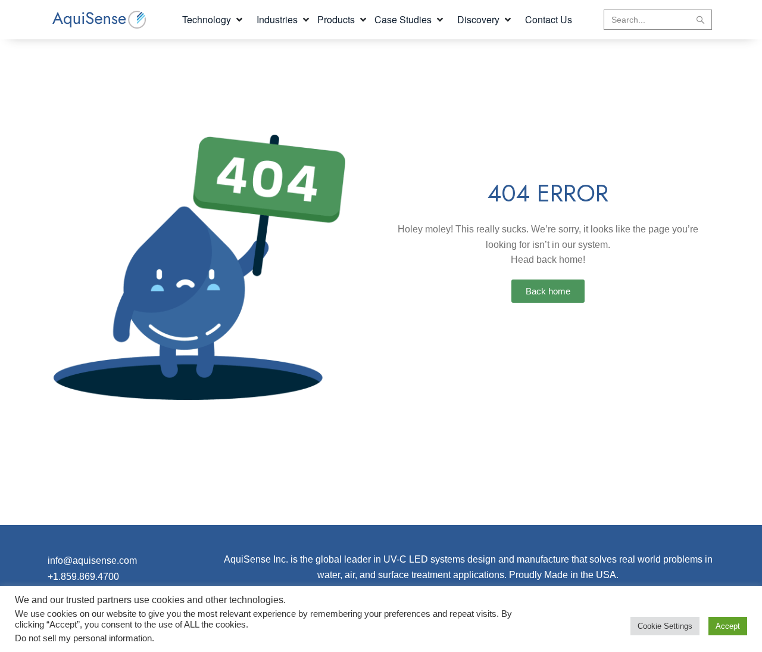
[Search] (700, 19)
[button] (213, 20)
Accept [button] (728, 626)
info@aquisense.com (92, 560)
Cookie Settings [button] (665, 626)
